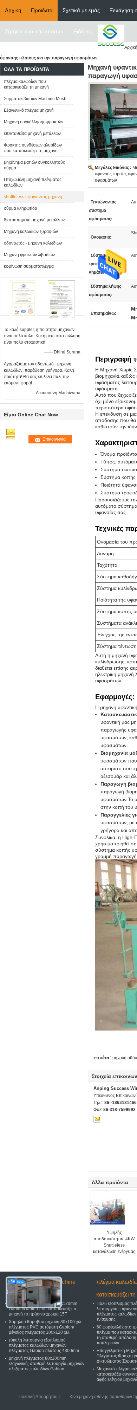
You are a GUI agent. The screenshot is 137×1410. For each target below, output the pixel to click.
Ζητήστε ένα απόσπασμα (34, 31)
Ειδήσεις (83, 31)
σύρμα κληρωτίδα (20, 208)
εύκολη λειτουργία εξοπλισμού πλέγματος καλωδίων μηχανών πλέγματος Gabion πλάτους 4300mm (44, 1345)
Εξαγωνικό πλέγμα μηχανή (29, 110)
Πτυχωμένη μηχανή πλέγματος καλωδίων (32, 182)
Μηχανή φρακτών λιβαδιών (29, 254)
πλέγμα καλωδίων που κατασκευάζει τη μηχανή (26, 84)
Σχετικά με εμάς (81, 10)
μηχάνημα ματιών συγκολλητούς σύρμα (34, 165)
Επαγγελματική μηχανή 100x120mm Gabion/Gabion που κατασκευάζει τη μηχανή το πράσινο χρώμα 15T (43, 1309)
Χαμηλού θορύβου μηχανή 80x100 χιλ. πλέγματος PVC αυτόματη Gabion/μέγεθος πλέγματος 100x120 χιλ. (45, 1327)
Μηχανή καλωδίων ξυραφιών (31, 231)
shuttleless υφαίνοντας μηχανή (33, 196)
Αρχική (13, 10)
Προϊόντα (42, 10)
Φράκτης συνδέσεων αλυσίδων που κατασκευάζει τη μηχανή (33, 148)
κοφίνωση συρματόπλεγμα (29, 266)
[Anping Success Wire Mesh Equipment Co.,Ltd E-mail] (97, 1119)
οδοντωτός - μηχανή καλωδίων (33, 243)
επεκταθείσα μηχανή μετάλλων (32, 133)
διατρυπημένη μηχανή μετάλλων (34, 219)
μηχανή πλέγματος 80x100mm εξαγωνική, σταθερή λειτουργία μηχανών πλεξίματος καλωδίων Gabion (46, 1363)
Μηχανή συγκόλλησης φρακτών (33, 121)
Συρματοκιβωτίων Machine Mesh (35, 98)
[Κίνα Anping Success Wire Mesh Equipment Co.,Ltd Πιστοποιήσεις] (23, 299)
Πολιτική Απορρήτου (38, 1396)
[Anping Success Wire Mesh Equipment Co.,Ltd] (111, 35)
